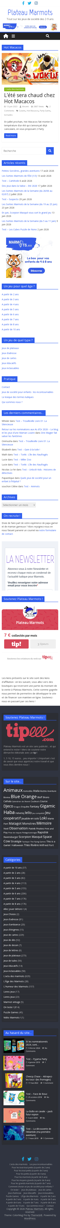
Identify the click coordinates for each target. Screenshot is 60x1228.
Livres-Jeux (9, 991)
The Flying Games (38, 841)
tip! (16, 644)
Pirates (40, 828)
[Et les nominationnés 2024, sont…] (15, 1039)
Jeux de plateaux (10, 348)
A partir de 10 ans (11, 329)
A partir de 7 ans (10, 319)
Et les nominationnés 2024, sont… (37, 1043)
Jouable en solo (30, 818)
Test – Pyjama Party (36, 1059)
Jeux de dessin (11, 945)
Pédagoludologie (29, 832)
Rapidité (43, 832)
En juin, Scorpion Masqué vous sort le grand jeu (26, 212)
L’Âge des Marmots (29, 1196)
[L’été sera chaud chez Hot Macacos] (30, 55)
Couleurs (35, 801)
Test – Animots (32, 486)
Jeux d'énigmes (11, 929)
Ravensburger (11, 836)
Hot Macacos (33, 110)
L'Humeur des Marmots (16, 986)
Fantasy (34, 806)
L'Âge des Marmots (14, 981)
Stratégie (16, 841)
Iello (28, 812)
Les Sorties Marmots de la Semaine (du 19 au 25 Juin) (29, 204)
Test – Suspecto (10, 199)
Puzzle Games (11, 1012)
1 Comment (48, 1083)
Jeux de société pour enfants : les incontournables (27, 392)
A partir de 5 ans (10, 309)
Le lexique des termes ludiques (18, 397)
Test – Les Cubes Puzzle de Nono (19, 229)
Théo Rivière (31, 845)
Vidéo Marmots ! (12, 1017)
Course (44, 801)
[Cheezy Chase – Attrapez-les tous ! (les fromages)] (15, 1074)
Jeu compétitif (38, 813)
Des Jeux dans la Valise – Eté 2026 (19, 185)
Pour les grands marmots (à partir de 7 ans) (31, 1183)
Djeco (8, 806)
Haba (9, 812)
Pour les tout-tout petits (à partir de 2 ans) (31, 1167)
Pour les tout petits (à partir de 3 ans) (31, 1170)
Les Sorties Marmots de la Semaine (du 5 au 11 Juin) (29, 221)
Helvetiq (19, 813)
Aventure (51, 791)
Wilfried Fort (46, 845)
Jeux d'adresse (11, 919)
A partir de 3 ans (10, 299)
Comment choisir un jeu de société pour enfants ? (30, 1186)
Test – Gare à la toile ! (28, 449)
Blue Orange (24, 796)
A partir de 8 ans (10, 324)
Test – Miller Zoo (22, 459)
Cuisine (22, 110)
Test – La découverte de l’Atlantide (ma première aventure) (38, 1132)
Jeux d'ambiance (12, 924)
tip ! (35, 752)
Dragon (17, 807)
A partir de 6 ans (10, 314)
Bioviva (7, 797)
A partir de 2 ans (10, 294)
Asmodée (27, 791)
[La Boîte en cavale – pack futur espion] (15, 1109)
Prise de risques (14, 833)
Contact (6, 387)
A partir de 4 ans (10, 304)
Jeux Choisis (10, 914)
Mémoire (44, 823)
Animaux (13, 790)
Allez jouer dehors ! (13, 909)
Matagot (15, 823)
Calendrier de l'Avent (21, 801)
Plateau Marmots (30, 12)
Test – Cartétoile (10, 180)
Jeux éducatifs (9, 363)
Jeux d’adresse (9, 353)
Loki (43, 818)
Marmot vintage (12, 1002)
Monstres (29, 823)
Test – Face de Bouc (36, 1093)
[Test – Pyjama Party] (15, 1057)
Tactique (26, 841)
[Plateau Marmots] (6, 36)
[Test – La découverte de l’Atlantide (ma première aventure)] (15, 1127)
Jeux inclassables (10, 368)
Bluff (39, 797)
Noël (6, 828)
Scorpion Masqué (30, 837)
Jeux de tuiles (10, 960)
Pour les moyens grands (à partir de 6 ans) (31, 1180)
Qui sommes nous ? (12, 402)
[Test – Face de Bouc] (15, 1092)
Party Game (45, 110)
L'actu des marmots (15, 89)
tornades (8, 115)
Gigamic (47, 806)
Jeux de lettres (11, 950)
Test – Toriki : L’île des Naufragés (30, 454)
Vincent (25, 106)
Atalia (36, 791)
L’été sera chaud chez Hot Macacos (29, 98)
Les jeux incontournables (41, 1164)
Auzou (43, 790)
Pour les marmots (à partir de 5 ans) (31, 1177)
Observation (18, 828)
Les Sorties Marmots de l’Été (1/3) (19, 175)
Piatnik (32, 828)
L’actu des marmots (18, 1164)
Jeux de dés (9, 940)
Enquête (25, 806)
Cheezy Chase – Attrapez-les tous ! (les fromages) (39, 1078)
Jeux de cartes (9, 358)
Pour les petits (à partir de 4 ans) (31, 1173)
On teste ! (9, 1007)
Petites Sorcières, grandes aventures (21, 170)
